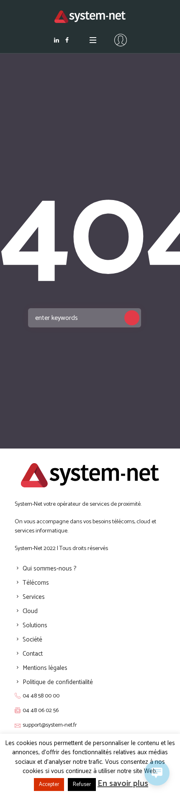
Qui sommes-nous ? (50, 568)
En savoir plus (123, 784)
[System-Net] (90, 16)
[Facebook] (67, 40)
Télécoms (36, 583)
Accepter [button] (49, 784)
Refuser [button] (82, 784)
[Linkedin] (56, 40)
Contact (33, 654)
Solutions (35, 625)
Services (34, 597)
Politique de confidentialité (58, 682)
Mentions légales (45, 668)
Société (32, 639)
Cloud (30, 611)
